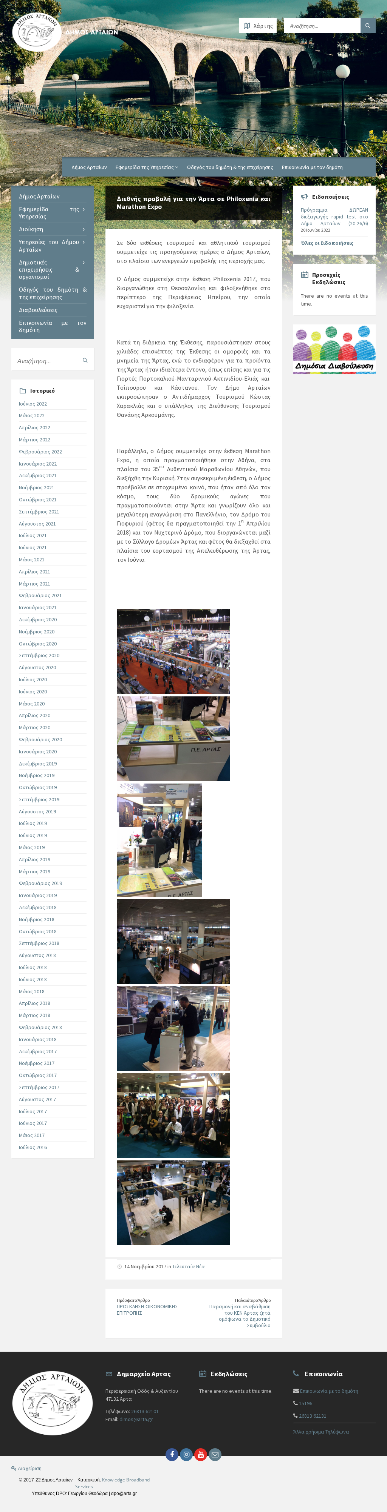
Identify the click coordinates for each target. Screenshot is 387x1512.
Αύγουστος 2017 (37, 1099)
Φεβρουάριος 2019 (40, 883)
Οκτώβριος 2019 (38, 787)
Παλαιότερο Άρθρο (253, 1300)
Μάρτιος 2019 (34, 871)
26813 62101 (145, 1411)
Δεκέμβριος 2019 (38, 763)
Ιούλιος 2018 (33, 967)
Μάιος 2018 (32, 991)
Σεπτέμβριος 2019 (39, 799)
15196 (305, 1403)
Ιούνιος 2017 (33, 1123)
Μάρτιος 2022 (34, 439)
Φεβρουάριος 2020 (40, 739)
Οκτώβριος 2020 (38, 643)
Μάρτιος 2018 (34, 1015)
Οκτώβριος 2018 (38, 931)
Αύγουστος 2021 (37, 523)
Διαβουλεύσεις (38, 309)
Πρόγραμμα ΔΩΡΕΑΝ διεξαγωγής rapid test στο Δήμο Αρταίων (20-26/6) (334, 216)
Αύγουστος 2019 (37, 811)
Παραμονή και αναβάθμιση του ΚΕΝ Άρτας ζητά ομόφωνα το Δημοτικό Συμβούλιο (240, 1316)
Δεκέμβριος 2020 (38, 619)
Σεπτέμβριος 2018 (39, 943)
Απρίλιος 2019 (34, 859)
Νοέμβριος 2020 (36, 631)
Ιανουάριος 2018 (38, 1039)
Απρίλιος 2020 (34, 715)
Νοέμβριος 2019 (36, 775)
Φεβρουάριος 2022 (40, 451)
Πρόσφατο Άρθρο (133, 1300)
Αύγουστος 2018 (37, 955)
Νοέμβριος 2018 (36, 919)
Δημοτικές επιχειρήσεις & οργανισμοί (49, 269)
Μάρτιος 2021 (34, 583)
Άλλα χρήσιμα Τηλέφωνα (321, 1431)
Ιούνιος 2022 (33, 403)
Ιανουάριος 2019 (38, 895)
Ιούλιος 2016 (33, 1147)
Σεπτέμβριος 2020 (39, 655)
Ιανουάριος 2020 (38, 751)
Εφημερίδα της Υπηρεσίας (145, 167)
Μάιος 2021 (32, 559)
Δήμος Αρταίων (89, 167)
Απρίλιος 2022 (34, 427)
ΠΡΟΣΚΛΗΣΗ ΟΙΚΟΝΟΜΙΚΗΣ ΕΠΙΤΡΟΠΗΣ (147, 1309)
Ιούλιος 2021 (33, 535)
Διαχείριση (29, 1468)
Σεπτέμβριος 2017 (39, 1087)
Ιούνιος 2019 (33, 835)
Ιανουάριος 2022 (38, 463)
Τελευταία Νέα (188, 1266)
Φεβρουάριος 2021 (40, 595)
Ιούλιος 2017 (33, 1111)
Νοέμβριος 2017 (36, 1063)
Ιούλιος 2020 (33, 679)
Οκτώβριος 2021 (38, 499)
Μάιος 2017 (32, 1135)
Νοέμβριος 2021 (36, 487)
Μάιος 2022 (32, 415)
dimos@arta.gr (136, 1419)
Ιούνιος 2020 (33, 691)
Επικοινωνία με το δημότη (329, 1391)
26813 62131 (313, 1415)
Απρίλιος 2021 (34, 571)
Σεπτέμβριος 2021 (39, 511)
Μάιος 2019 (32, 847)
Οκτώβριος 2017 (38, 1075)
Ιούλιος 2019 (33, 823)
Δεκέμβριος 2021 (38, 475)
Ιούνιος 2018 (33, 979)
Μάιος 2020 (32, 703)
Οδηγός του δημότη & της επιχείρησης (230, 167)
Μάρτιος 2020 (34, 727)
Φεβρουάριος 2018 (40, 1027)
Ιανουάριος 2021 (38, 607)
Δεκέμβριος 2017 (38, 1051)
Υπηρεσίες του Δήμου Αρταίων (49, 245)
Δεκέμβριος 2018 (38, 907)
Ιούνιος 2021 (33, 547)
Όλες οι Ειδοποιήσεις (327, 243)
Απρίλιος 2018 (34, 1003)
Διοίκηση (31, 229)
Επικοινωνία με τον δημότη (312, 167)
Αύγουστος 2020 (37, 667)
